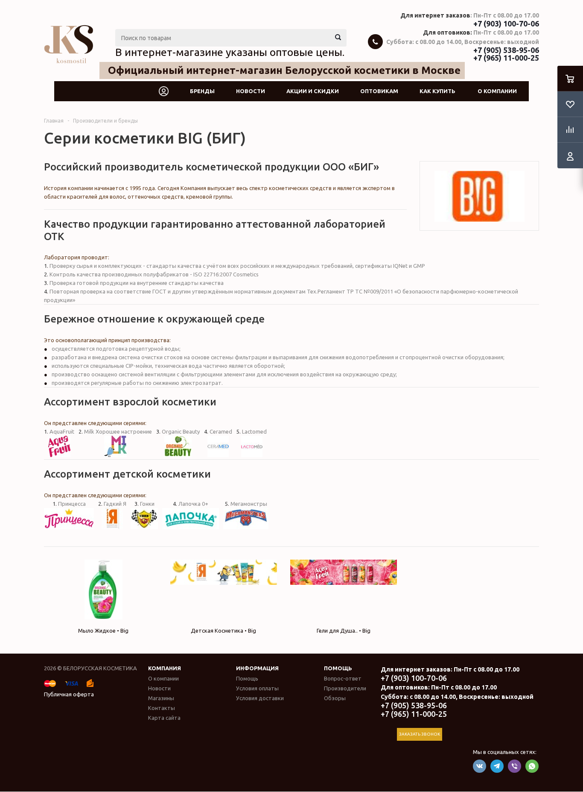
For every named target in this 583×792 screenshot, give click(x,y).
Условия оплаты (257, 688)
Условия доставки (260, 698)
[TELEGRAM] (497, 766)
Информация (257, 668)
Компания (164, 668)
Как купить (437, 91)
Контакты (161, 708)
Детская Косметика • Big (223, 631)
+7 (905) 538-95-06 (506, 50)
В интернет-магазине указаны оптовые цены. (229, 52)
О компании (497, 91)
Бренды (202, 91)
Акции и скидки (312, 91)
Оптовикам (379, 91)
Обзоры (335, 698)
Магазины (161, 698)
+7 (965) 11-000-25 (506, 58)
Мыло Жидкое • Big (103, 631)
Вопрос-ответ (342, 678)
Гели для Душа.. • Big (343, 631)
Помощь (338, 668)
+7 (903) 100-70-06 (506, 23)
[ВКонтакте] (479, 766)
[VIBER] (514, 766)
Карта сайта (164, 718)
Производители (345, 688)
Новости (250, 91)
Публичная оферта (69, 694)
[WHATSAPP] (532, 766)
